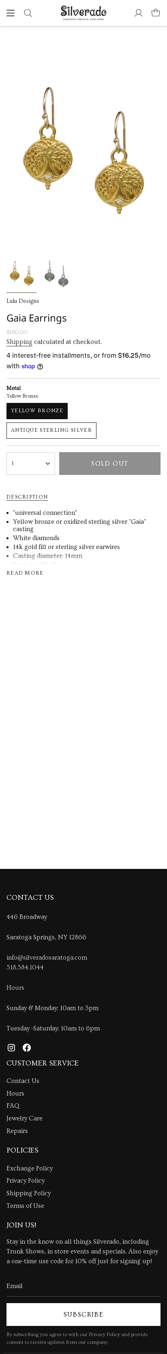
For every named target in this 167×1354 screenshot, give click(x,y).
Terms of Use (25, 1206)
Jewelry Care (24, 1118)
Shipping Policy (28, 1193)
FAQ (12, 1105)
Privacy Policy (25, 1180)
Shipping (19, 342)
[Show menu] (10, 13)
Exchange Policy (29, 1168)
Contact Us (22, 1081)
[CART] (155, 13)
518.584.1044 (25, 967)
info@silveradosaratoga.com (46, 957)
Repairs (17, 1131)
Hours (15, 987)
